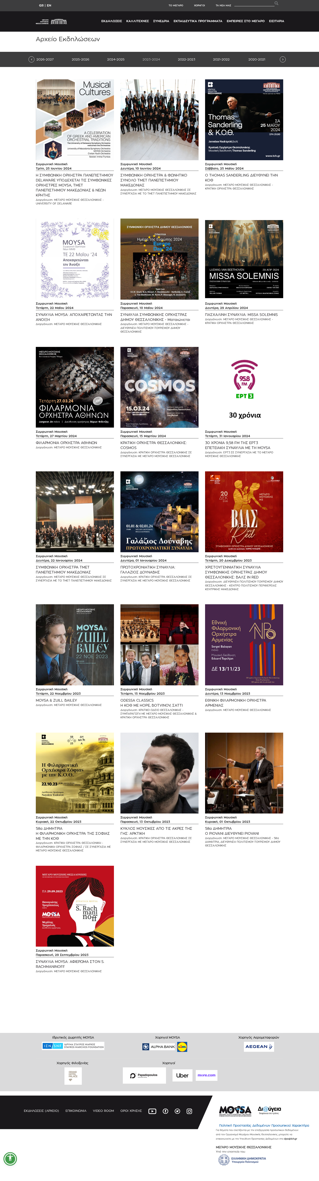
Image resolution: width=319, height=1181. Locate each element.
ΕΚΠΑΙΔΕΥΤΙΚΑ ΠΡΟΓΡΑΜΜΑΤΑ (198, 21)
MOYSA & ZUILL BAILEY (56, 700)
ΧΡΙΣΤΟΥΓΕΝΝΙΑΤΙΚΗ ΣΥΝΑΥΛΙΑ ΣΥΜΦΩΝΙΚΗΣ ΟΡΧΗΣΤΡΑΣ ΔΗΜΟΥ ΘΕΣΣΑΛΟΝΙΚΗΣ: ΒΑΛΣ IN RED (236, 572)
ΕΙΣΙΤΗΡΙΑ (276, 21)
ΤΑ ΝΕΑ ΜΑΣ (223, 5)
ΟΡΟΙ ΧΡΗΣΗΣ (131, 1110)
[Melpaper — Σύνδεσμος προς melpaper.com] (195, 1045)
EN (49, 5)
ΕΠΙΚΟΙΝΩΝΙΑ (76, 1110)
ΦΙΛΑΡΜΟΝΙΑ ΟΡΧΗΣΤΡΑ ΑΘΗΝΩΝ (66, 443)
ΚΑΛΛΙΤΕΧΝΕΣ (137, 21)
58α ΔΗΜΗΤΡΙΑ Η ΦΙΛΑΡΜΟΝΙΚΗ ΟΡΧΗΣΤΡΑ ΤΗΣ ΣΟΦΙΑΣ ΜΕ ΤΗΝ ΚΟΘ (73, 833)
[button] (10, 1159)
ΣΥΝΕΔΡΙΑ (161, 21)
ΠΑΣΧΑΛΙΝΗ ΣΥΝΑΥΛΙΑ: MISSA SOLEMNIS (241, 315)
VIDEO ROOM (103, 1110)
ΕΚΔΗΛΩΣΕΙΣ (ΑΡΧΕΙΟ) (41, 1110)
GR (41, 5)
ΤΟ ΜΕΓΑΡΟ (176, 5)
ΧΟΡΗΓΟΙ (199, 5)
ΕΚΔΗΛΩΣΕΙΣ (111, 21)
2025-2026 (80, 59)
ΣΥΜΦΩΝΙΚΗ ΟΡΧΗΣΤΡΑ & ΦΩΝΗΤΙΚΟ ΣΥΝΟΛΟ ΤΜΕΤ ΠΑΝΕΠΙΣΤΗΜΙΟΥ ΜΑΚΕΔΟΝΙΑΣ (153, 180)
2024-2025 (116, 59)
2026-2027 (45, 59)
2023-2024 (151, 59)
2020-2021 (256, 59)
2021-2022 (221, 59)
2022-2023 (186, 59)
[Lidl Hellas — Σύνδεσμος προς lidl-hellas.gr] (176, 1045)
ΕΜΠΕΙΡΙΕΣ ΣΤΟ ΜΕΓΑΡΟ (246, 21)
